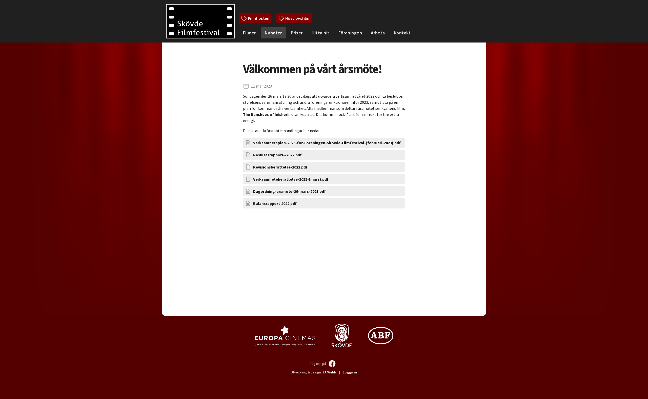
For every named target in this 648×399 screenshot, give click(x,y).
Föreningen (350, 33)
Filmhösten (258, 18)
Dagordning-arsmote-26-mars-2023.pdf (289, 191)
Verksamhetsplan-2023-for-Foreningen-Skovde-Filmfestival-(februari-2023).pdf (327, 142)
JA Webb (329, 372)
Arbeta (378, 33)
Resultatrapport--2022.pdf (277, 154)
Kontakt (402, 33)
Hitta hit (321, 33)
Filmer (249, 33)
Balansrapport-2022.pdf (275, 203)
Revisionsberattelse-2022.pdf (280, 167)
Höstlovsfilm (297, 18)
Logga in (350, 372)
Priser (297, 33)
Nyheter (273, 33)
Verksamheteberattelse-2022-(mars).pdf (291, 179)
